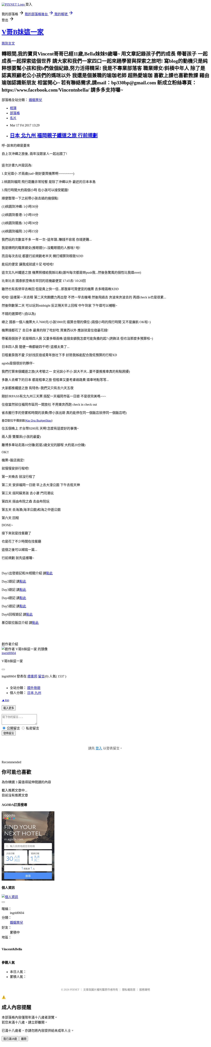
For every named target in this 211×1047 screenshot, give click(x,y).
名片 (13, 118)
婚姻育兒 (35, 100)
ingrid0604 (9, 653)
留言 (41, 676)
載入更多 (8, 708)
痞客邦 (32, 676)
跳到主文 (8, 43)
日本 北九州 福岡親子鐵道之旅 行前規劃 (54, 135)
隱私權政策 (128, 989)
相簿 (13, 108)
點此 (49, 573)
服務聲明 (144, 989)
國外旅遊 (33, 688)
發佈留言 (8, 733)
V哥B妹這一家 (23, 32)
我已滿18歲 (10, 1038)
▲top (5, 700)
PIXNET (74, 989)
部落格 (15, 113)
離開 (23, 1038)
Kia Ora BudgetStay (39, 420)
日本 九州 (34, 693)
